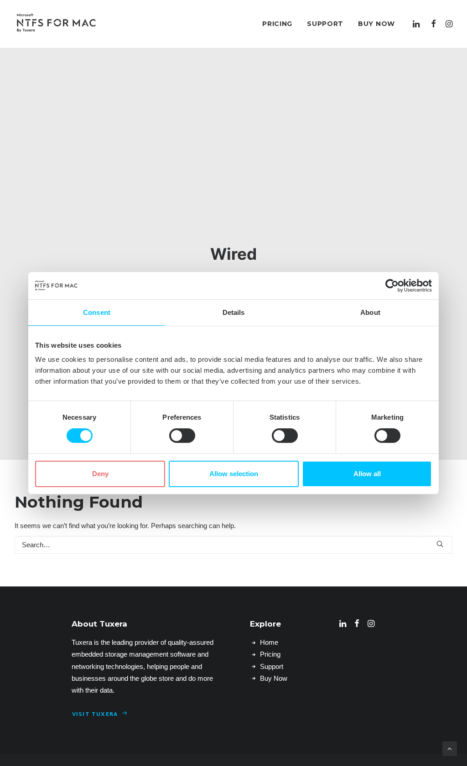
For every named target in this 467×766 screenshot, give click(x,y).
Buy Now (376, 24)
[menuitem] (277, 23)
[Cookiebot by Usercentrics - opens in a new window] (392, 285)
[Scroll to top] (449, 748)
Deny (100, 474)
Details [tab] (234, 312)
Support (325, 24)
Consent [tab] (96, 312)
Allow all (367, 474)
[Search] (233, 545)
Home (269, 642)
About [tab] (370, 312)
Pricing (277, 24)
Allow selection (233, 474)
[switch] (182, 435)
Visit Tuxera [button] (95, 714)
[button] (417, 23)
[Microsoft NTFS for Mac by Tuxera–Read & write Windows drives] (56, 23)
